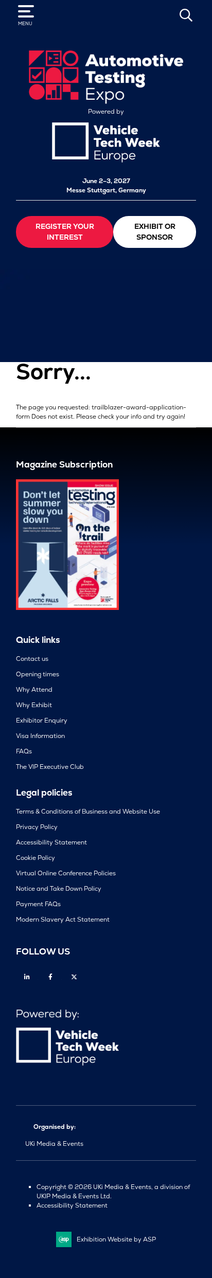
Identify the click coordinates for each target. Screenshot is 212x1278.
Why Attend (34, 690)
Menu (25, 24)
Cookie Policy (35, 858)
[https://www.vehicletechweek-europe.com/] (106, 160)
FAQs (24, 751)
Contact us (32, 659)
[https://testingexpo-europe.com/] (106, 101)
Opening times (37, 674)
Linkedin (27, 977)
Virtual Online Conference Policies (66, 873)
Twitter (74, 977)
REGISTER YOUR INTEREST (65, 232)
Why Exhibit (34, 705)
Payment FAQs (38, 904)
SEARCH (185, 15)
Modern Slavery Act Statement (63, 919)
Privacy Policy (37, 827)
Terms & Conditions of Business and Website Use (88, 811)
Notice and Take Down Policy (58, 889)
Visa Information (40, 736)
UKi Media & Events (54, 1144)
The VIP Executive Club (50, 767)
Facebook (51, 977)
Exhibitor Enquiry (41, 720)
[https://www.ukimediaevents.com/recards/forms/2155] (67, 608)
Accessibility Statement (51, 842)
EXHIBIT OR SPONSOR (154, 232)
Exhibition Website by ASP (116, 1239)
